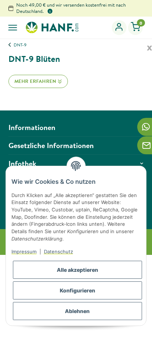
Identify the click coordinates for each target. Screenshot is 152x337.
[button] (119, 28)
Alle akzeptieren (77, 270)
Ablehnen (77, 311)
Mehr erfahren (36, 81)
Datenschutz (58, 251)
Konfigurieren (77, 290)
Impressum (24, 251)
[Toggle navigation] (12, 27)
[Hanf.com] (51, 27)
